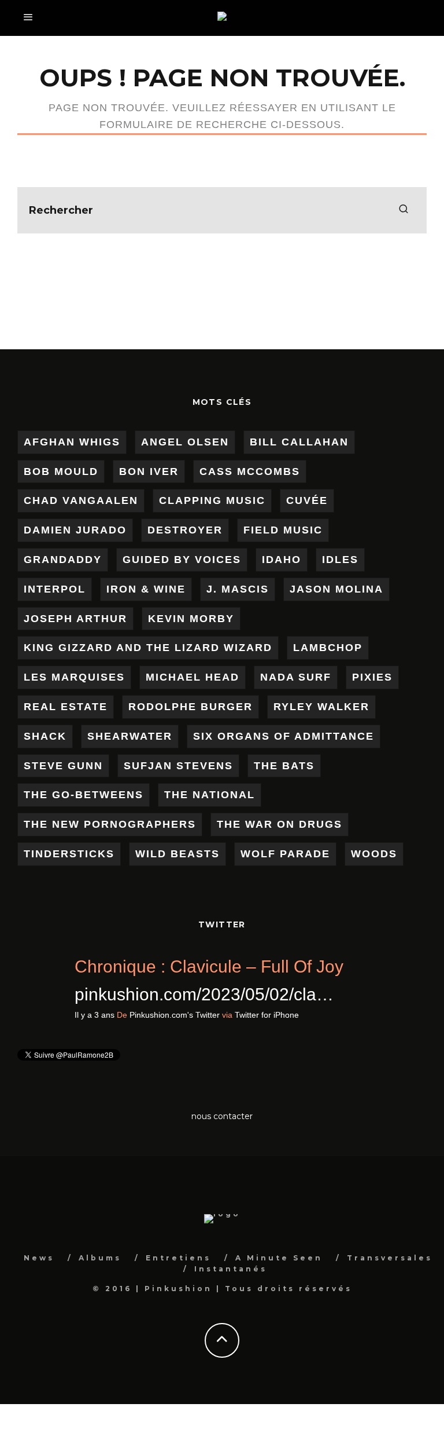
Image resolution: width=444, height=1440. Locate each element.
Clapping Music (212, 500)
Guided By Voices (182, 559)
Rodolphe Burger (190, 706)
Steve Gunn (63, 766)
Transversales (389, 1257)
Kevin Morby (191, 618)
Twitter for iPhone (57, 1042)
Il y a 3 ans (295, 1014)
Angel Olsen (185, 442)
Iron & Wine (146, 589)
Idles (340, 559)
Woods (374, 854)
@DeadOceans (109, 994)
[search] (403, 210)
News (39, 1257)
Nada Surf (295, 677)
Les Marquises (74, 677)
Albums (100, 1257)
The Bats (284, 766)
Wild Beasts (177, 854)
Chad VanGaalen (81, 500)
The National (209, 795)
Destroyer (185, 530)
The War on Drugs (279, 824)
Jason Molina (336, 589)
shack (45, 736)
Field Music (283, 530)
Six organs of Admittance (283, 736)
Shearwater (129, 736)
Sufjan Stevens (178, 766)
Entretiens (178, 1257)
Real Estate (66, 706)
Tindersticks (69, 854)
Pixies (372, 677)
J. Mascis (237, 589)
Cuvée (307, 500)
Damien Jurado (75, 530)
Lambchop (327, 647)
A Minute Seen (279, 1257)
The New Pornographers (110, 824)
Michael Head (192, 677)
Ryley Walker (321, 706)
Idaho (281, 559)
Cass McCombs (249, 471)
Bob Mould (61, 471)
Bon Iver (149, 471)
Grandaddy (63, 559)
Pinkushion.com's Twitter (375, 1014)
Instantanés (230, 1268)
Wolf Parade (285, 854)
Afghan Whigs (72, 442)
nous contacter (222, 1116)
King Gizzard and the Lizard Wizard (148, 647)
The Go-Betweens (83, 795)
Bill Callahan (299, 442)
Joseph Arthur (75, 618)
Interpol (55, 589)
